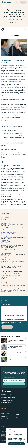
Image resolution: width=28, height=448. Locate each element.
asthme (24, 75)
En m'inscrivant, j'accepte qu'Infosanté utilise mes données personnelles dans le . (15, 374)
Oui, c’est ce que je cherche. (10, 311)
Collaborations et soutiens (19, 411)
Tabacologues (4, 277)
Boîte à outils (4, 416)
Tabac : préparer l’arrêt (6, 253)
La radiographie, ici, (5, 261)
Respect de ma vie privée (6, 402)
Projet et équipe (5, 418)
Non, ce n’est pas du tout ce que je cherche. (14, 319)
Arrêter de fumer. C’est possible (8, 249)
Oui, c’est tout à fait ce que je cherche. (13, 308)
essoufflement (17, 81)
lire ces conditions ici (17, 440)
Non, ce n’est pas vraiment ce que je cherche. (14, 315)
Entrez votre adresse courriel (8, 377)
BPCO (2, 75)
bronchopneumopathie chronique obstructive (13, 65)
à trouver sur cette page (18, 261)
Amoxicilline (4, 240)
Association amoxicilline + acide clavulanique (11, 245)
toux (22, 79)
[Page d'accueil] (6, 2)
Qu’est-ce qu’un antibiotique (7, 236)
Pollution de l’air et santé (7, 223)
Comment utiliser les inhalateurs (8, 232)
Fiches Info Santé (5, 413)
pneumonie (4, 143)
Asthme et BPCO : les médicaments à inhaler (11, 228)
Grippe (3, 258)
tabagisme (19, 72)
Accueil (3, 411)
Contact (17, 414)
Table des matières (15, 35)
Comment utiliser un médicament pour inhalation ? (13, 265)
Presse (16, 417)
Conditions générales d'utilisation (8, 400)
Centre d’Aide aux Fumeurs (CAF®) (9, 274)
